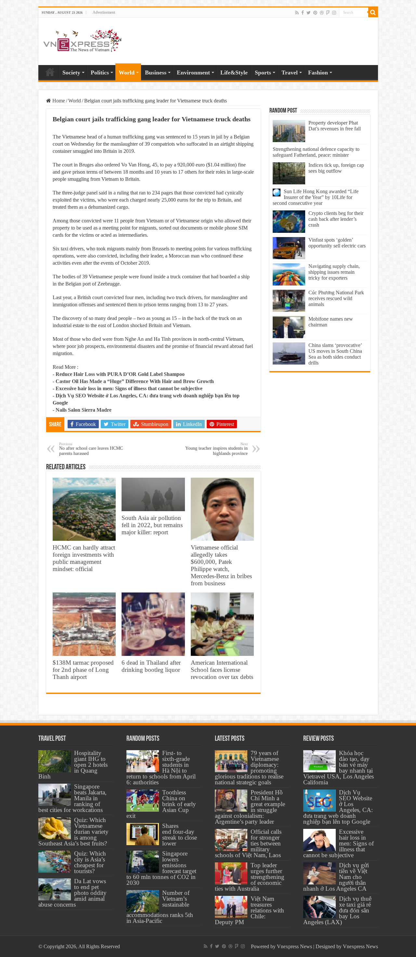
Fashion (318, 72)
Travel (289, 72)
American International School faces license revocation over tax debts (222, 669)
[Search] (373, 12)
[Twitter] (308, 13)
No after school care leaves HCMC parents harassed (91, 449)
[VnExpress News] (82, 41)
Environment (193, 72)
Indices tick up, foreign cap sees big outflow (336, 168)
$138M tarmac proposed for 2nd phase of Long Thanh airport (83, 669)
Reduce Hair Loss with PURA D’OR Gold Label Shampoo (120, 374)
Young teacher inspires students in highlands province (216, 449)
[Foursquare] (328, 13)
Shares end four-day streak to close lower (179, 834)
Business (155, 72)
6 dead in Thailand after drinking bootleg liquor (151, 666)
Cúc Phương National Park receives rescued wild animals (336, 298)
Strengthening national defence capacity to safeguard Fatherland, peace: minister (316, 152)
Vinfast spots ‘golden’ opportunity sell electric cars (337, 242)
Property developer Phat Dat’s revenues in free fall (334, 125)
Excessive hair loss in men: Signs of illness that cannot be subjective (129, 388)
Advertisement (104, 12)
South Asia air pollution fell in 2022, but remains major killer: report (152, 525)
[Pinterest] (315, 13)
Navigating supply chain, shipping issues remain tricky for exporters (334, 272)
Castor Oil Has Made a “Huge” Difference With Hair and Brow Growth (135, 381)
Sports (263, 72)
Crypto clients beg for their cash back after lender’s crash (335, 219)
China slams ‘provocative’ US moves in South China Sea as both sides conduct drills (335, 354)
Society (71, 72)
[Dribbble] (321, 13)
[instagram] (334, 13)
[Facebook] (303, 13)
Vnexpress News (294, 946)
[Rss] (296, 13)
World (127, 72)
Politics (100, 72)
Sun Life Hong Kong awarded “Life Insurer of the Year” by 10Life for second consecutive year (315, 197)
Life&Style (234, 72)
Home (50, 72)
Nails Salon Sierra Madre (83, 410)
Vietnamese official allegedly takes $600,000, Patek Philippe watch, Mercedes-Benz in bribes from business (221, 565)
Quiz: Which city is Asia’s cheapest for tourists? (90, 862)
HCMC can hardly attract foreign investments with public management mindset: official (84, 558)
